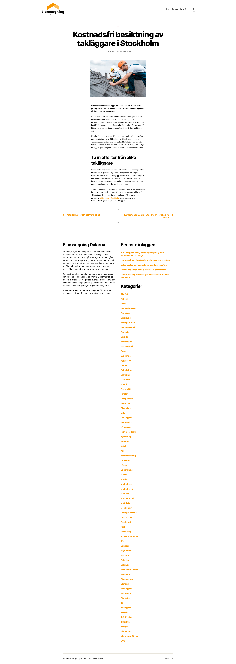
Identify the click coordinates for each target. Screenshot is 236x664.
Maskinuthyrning (128, 498)
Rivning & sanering (129, 536)
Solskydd (125, 565)
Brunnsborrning (128, 346)
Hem (168, 9)
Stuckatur (125, 598)
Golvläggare (126, 418)
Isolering (125, 441)
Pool (123, 527)
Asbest (124, 299)
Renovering (126, 532)
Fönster (124, 394)
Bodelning (125, 332)
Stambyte (125, 574)
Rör (122, 541)
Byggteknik (126, 361)
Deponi (124, 365)
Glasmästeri (126, 408)
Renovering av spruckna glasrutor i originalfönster (143, 270)
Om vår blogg (127, 517)
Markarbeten (127, 489)
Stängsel (125, 584)
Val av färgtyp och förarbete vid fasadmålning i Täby (144, 265)
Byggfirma (126, 356)
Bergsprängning (128, 308)
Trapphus (125, 622)
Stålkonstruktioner (129, 570)
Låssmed (125, 465)
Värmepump (126, 631)
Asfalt (123, 304)
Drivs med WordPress (96, 659)
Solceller (125, 560)
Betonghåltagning (129, 327)
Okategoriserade (129, 513)
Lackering (125, 460)
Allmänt (124, 294)
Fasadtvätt (126, 389)
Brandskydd (126, 342)
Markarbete (126, 484)
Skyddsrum (126, 551)
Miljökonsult (126, 508)
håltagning (126, 427)
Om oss (175, 9)
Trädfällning (126, 617)
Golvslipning (126, 422)
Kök (122, 451)
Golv (123, 413)
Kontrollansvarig (128, 456)
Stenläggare (126, 589)
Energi (124, 384)
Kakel (123, 446)
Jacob (112, 51)
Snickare (125, 555)
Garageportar (127, 399)
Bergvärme (126, 313)
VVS (123, 641)
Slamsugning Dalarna (77, 659)
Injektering (126, 437)
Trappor (124, 627)
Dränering (125, 375)
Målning (124, 479)
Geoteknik (125, 403)
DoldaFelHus (126, 370)
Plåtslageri (126, 522)
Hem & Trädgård (128, 432)
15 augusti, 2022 (125, 51)
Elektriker (125, 380)
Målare (124, 475)
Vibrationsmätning (129, 636)
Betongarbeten (128, 323)
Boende (124, 337)
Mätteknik (125, 503)
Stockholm (126, 593)
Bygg (123, 351)
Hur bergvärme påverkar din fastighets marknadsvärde (145, 260)
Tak (118, 26)
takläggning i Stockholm (109, 198)
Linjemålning (127, 470)
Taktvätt (124, 612)
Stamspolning (127, 579)
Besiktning (126, 318)
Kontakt (183, 9)
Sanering (125, 546)
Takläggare (126, 608)
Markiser (125, 494)
